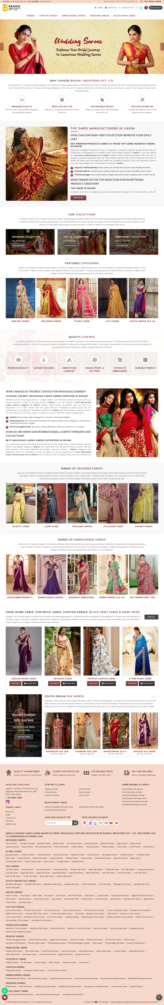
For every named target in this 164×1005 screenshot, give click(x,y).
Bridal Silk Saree (25, 986)
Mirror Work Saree (103, 951)
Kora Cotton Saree (55, 917)
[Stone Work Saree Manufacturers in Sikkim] (140, 651)
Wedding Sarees (99, 15)
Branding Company (149, 1002)
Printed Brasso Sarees (57, 943)
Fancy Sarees (11, 843)
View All (151, 617)
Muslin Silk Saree (43, 873)
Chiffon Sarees (48, 15)
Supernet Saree (12, 847)
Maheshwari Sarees (103, 858)
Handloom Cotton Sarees (16, 928)
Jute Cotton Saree (13, 917)
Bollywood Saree (107, 843)
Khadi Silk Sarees (59, 873)
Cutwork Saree (120, 951)
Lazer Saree (122, 847)
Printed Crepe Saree (36, 943)
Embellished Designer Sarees (134, 804)
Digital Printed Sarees (58, 940)
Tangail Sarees (63, 861)
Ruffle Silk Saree (124, 873)
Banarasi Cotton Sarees (140, 910)
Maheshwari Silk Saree (116, 751)
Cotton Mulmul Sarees (71, 910)
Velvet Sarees (27, 847)
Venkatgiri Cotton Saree (41, 920)
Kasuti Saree (49, 861)
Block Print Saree (125, 15)
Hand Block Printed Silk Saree (91, 807)
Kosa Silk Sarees (108, 873)
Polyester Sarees (52, 795)
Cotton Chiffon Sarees (56, 970)
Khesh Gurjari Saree (33, 861)
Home (100, 8)
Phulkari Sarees (108, 847)
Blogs (8, 815)
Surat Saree (60, 895)
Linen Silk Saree (140, 873)
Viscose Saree (51, 792)
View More (78, 197)
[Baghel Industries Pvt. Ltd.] (21, 7)
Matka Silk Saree (92, 873)
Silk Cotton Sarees (52, 910)
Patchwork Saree (30, 954)
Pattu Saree (97, 943)
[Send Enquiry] (5, 997)
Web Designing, (117, 1002)
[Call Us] (159, 997)
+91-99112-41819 (15, 798)
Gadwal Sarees (72, 858)
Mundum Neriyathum (136, 943)
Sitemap (9, 821)
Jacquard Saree (92, 847)
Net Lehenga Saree (44, 847)
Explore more (18, 245)
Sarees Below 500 (71, 899)
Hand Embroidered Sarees (133, 795)
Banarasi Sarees (12, 855)
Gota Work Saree (32, 951)
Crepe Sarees (102, 895)
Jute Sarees (56, 899)
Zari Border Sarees (74, 843)
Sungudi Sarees (56, 858)
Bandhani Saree (43, 843)
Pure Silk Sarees (12, 869)
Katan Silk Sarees (96, 869)
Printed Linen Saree (95, 940)
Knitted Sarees (101, 899)
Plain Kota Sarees (61, 847)
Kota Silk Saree (105, 884)
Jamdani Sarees (127, 855)
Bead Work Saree (65, 954)
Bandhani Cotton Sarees (34, 917)
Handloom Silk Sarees (39, 928)
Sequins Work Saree (23, 678)
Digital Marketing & (133, 1002)
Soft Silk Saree (27, 869)
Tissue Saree (11, 902)
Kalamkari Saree (44, 855)
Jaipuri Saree (122, 843)
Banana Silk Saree (13, 876)
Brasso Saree (135, 843)
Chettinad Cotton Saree (94, 910)
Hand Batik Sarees (86, 951)
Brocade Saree (25, 902)
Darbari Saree (87, 899)
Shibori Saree (129, 940)
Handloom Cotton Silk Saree (79, 928)
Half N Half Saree (75, 895)
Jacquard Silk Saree (145, 869)
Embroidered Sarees (74, 15)
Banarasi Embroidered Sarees (135, 801)
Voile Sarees (112, 913)
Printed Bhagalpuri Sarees (79, 943)
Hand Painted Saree (50, 951)
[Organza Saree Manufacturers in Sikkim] (63, 651)
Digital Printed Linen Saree (142, 895)
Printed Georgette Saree (16, 940)
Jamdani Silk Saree (141, 884)
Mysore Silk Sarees (64, 876)
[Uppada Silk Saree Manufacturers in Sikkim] (144, 730)
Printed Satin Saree (113, 940)
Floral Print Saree (77, 940)
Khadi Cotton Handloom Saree (18, 931)
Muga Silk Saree (27, 873)
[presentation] (152, 697)
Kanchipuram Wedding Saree (96, 986)
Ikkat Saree (10, 858)
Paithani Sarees (28, 855)
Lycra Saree (84, 795)
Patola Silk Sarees (57, 928)
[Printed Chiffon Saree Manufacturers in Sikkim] (101, 651)
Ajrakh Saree (149, 899)
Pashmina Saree (100, 928)
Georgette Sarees (27, 843)
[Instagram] (137, 7)
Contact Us (128, 8)
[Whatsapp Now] (5, 991)
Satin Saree (89, 895)
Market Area (11, 824)
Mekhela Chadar (78, 855)
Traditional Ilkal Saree (120, 895)
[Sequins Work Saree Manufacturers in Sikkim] (24, 651)
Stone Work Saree (140, 678)
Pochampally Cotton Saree (17, 920)
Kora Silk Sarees (128, 869)
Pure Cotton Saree (13, 910)
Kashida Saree (78, 861)
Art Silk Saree (84, 789)
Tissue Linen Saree (41, 899)
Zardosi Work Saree (119, 986)
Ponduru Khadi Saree (118, 928)
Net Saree (49, 895)
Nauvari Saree (93, 855)
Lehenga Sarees (91, 843)
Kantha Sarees (24, 858)
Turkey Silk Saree (30, 876)
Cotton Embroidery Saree (61, 913)
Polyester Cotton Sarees (130, 913)
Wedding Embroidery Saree (70, 986)
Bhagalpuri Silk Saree (122, 884)
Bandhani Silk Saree (58, 751)
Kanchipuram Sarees (132, 899)
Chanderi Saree (142, 855)
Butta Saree (11, 899)
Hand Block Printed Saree (55, 810)
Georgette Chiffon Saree (34, 970)
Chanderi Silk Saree (87, 751)
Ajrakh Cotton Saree (14, 913)
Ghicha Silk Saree (89, 884)
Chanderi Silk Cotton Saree (36, 913)
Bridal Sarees (11, 986)
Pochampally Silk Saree (114, 943)
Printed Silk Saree (60, 869)
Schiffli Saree (135, 847)
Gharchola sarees (40, 858)
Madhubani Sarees (136, 951)
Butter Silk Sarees (47, 876)
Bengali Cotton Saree (95, 913)
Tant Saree (79, 913)
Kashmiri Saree (136, 986)
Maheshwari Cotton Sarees (93, 917)
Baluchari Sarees (121, 858)
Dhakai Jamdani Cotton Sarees (120, 917)
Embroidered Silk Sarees (132, 789)
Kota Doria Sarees (61, 855)
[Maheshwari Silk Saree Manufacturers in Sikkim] (115, 730)
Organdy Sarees (72, 917)
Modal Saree (115, 899)
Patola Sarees (86, 858)
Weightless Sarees (13, 970)
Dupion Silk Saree (76, 873)
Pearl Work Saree (13, 954)
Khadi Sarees (148, 847)
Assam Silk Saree (13, 887)
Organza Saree (62, 678)
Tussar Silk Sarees (43, 869)
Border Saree (58, 843)
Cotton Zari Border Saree (117, 910)
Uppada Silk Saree (145, 751)
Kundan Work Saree (47, 954)
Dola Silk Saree (12, 873)
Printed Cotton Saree (33, 910)
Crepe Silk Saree (112, 869)
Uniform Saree (12, 895)
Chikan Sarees (77, 847)
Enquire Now (31, 683)
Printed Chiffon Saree (101, 678)
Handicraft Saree (82, 954)
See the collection (58, 754)
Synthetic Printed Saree (15, 943)
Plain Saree (37, 895)
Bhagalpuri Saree (137, 928)
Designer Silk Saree (78, 869)
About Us (112, 8)
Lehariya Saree (24, 899)
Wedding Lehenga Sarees (45, 986)
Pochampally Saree (14, 861)
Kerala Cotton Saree (144, 917)
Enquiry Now (156, 7)
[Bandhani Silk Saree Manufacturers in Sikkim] (58, 730)
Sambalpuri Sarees (109, 855)
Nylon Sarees (84, 792)
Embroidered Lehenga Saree (134, 798)
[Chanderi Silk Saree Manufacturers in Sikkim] (87, 730)
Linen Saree (25, 895)
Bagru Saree (135, 858)
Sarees (31, 15)
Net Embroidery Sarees (132, 792)
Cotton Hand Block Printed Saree (59, 807)
